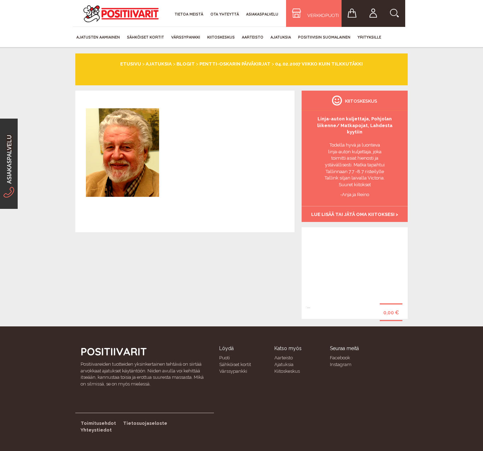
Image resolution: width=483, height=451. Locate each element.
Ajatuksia (280, 37)
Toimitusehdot (98, 423)
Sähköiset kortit (145, 37)
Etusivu (130, 64)
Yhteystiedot (96, 430)
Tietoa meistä (189, 14)
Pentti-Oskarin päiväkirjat (234, 64)
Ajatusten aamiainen (98, 37)
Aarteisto (252, 37)
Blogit (185, 64)
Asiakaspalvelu (262, 14)
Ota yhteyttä (224, 14)
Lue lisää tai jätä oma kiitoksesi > (354, 214)
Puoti (224, 357)
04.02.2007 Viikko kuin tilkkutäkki (319, 64)
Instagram (340, 364)
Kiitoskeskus (221, 37)
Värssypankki (185, 37)
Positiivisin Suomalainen (324, 37)
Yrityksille (369, 37)
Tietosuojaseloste (145, 423)
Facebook (340, 357)
